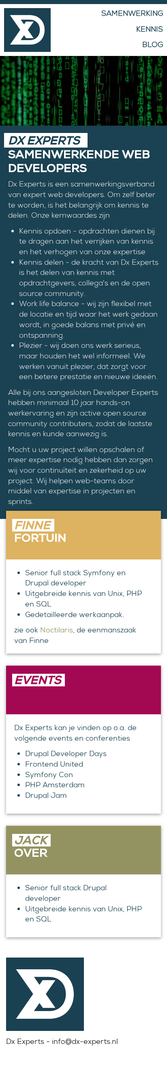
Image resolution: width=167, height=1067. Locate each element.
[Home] (25, 30)
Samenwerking (132, 13)
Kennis (149, 29)
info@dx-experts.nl (85, 1041)
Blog (152, 44)
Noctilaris (56, 629)
